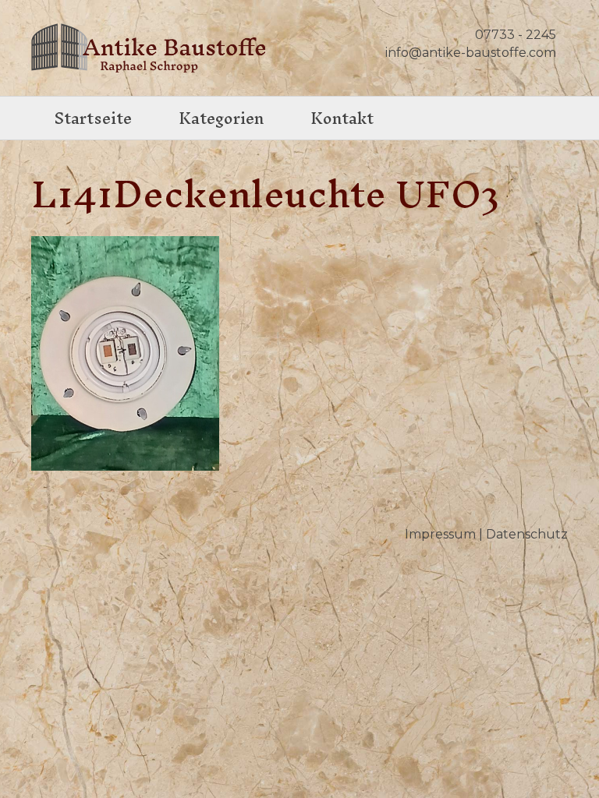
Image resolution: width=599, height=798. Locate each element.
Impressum (440, 534)
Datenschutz (527, 534)
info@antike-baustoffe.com (470, 52)
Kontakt (342, 118)
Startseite (93, 118)
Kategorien (221, 118)
